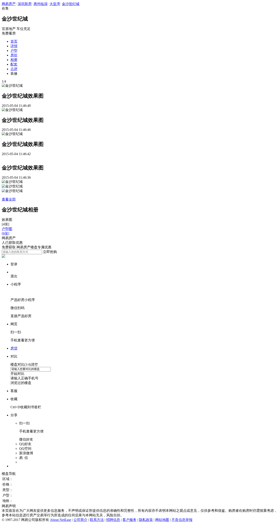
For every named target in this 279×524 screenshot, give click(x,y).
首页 (13, 41)
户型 (13, 50)
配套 (13, 64)
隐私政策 (146, 520)
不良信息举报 (182, 520)
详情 (13, 46)
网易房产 (9, 4)
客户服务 (129, 520)
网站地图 (162, 520)
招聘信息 (113, 520)
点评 (13, 69)
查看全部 (9, 199)
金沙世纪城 (70, 4)
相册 (13, 60)
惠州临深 (41, 4)
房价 (13, 55)
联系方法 (97, 520)
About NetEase (60, 520)
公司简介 (80, 520)
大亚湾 (54, 4)
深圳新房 (25, 4)
